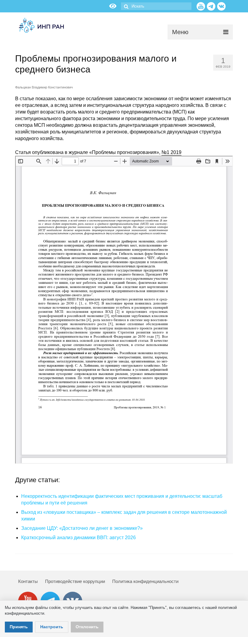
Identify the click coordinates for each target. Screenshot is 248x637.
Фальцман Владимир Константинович (44, 87)
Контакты (28, 581)
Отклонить (87, 626)
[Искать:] (156, 6)
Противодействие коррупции (75, 581)
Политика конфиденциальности (145, 581)
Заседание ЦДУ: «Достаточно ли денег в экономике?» (82, 528)
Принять (19, 626)
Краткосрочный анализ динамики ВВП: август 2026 (78, 537)
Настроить (51, 626)
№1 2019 (171, 152)
